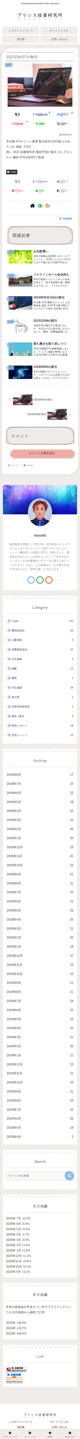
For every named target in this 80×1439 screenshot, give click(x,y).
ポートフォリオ (59, 1421)
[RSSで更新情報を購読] (47, 205)
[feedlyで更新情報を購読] (40, 205)
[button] (62, 123)
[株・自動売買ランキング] (16, 1368)
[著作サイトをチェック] (33, 205)
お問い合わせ (59, 1427)
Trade (13, 172)
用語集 (21, 1427)
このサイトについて (21, 1421)
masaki (40, 535)
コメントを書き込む (41, 453)
